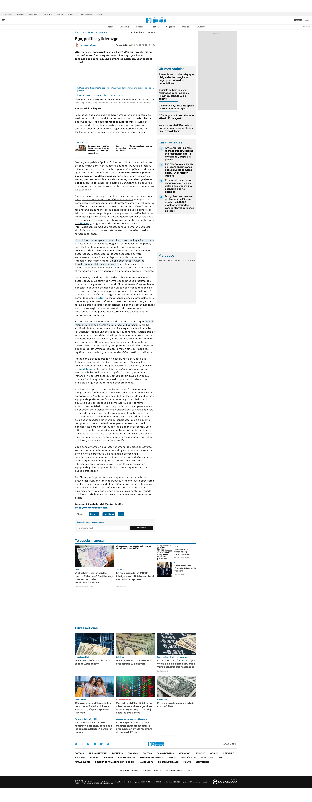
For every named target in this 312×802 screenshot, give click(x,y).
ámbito (78, 32)
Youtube (101, 744)
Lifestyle (228, 753)
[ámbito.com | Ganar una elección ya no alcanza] (121, 148)
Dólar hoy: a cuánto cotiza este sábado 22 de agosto (176, 117)
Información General (152, 757)
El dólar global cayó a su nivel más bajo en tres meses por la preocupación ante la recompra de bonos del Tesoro (134, 727)
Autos (172, 757)
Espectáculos (188, 757)
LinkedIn (95, 744)
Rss (220, 757)
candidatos (85, 368)
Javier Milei (48, 14)
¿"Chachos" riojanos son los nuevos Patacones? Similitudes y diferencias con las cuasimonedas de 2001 (94, 577)
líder (100, 297)
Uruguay (201, 27)
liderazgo (102, 32)
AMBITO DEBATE (179, 770)
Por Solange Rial (163, 671)
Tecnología (207, 757)
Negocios (170, 27)
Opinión (185, 27)
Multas (187, 762)
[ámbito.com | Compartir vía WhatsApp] (137, 45)
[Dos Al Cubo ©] (225, 781)
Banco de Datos (165, 753)
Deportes (108, 757)
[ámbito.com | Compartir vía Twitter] (143, 45)
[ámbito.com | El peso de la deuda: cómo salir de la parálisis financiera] (164, 569)
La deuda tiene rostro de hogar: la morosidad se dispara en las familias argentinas (99, 149)
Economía (124, 27)
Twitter (76, 744)
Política (155, 27)
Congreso (60, 14)
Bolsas (171, 260)
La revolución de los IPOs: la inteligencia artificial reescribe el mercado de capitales (135, 576)
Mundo (94, 757)
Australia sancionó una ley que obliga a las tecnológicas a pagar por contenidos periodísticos (176, 79)
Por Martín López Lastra (84, 587)
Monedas (162, 260)
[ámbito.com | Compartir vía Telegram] (149, 45)
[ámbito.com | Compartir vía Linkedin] (146, 45)
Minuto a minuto (124, 700)
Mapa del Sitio (82, 762)
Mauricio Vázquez (90, 45)
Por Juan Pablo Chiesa (181, 558)
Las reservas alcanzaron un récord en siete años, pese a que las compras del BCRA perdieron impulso (179, 169)
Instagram (88, 744)
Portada (79, 753)
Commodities (180, 260)
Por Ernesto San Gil (123, 587)
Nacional (80, 757)
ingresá (306, 20)
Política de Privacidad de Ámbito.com (115, 762)
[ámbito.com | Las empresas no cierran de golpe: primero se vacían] (164, 552)
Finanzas (140, 27)
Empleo (99, 14)
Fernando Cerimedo (85, 14)
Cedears (191, 260)
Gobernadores (34, 14)
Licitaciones (202, 762)
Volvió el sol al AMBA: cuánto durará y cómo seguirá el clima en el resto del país (176, 128)
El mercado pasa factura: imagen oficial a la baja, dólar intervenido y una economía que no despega (179, 185)
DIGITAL (129, 770)
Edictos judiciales (168, 762)
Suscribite (141, 528)
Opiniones (89, 32)
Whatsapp (108, 744)
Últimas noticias (98, 753)
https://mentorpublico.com (91, 507)
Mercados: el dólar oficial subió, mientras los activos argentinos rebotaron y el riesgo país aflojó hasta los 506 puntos (134, 708)
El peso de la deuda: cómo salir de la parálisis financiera (185, 568)
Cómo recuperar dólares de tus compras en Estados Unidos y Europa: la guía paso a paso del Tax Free (93, 708)
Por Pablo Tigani (179, 574)
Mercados (20, 14)
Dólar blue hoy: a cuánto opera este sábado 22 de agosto (176, 107)
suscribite (298, 20)
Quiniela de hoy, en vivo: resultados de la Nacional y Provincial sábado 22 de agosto (174, 94)
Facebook (82, 744)
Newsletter (306, 26)
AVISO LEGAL (146, 762)
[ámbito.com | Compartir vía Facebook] (140, 45)
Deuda (70, 14)
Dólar (110, 27)
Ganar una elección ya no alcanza (140, 147)
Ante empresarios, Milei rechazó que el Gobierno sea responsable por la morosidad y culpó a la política (179, 153)
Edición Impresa (126, 757)
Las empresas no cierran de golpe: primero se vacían (100, 95)
